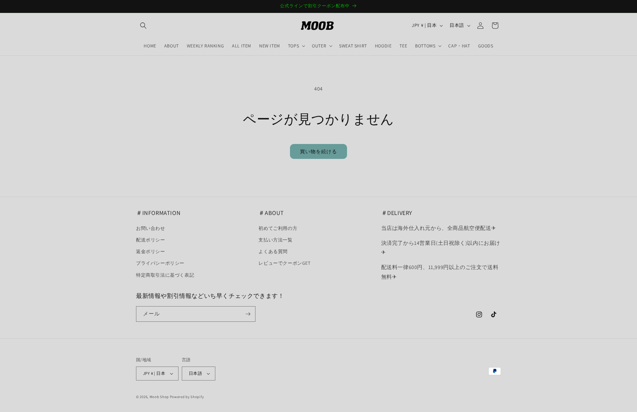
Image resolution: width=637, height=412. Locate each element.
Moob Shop (159, 396)
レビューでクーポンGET (284, 263)
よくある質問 (273, 251)
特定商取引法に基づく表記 (165, 275)
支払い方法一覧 (275, 240)
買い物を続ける (318, 151)
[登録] (248, 314)
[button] (143, 25)
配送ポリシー (150, 240)
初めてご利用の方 (277, 228)
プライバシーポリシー (160, 263)
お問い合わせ (150, 228)
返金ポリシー (150, 251)
